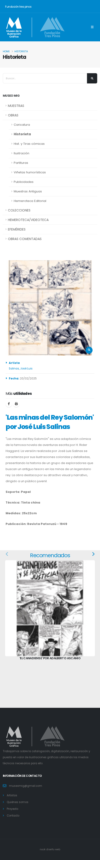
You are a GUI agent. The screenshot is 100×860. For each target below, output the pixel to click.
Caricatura (22, 124)
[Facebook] (9, 404)
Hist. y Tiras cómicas (29, 144)
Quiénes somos (17, 802)
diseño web (53, 849)
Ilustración (21, 153)
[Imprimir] (16, 404)
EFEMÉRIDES (17, 229)
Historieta (21, 51)
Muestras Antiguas (28, 191)
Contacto (13, 815)
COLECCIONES (19, 210)
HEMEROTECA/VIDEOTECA (28, 219)
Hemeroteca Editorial (30, 201)
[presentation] (7, 554)
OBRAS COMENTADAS (25, 239)
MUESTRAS (16, 105)
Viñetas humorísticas (30, 172)
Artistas (12, 795)
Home (6, 51)
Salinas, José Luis (21, 368)
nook (43, 849)
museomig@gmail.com (25, 786)
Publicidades (23, 182)
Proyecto (12, 809)
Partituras (21, 163)
